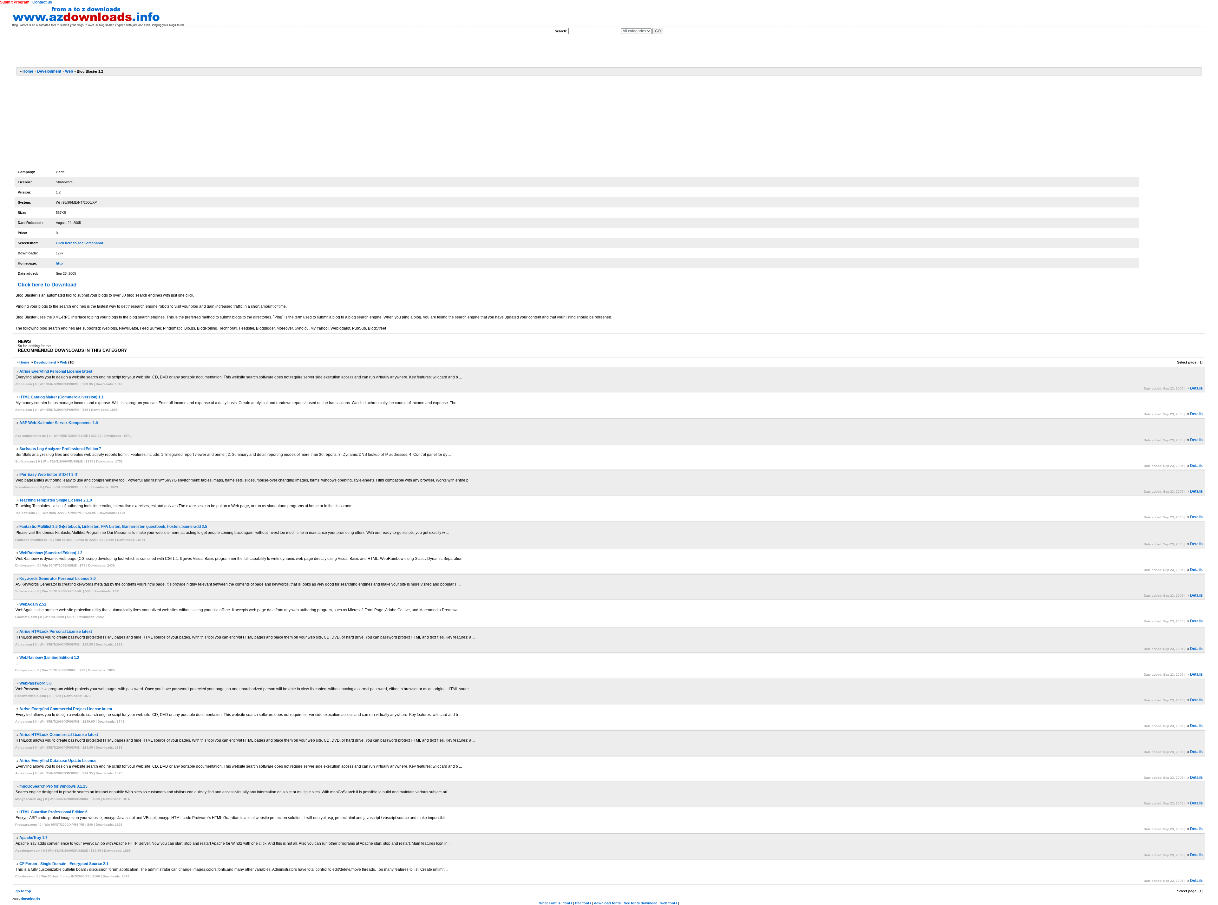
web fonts (668, 903)
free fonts (583, 903)
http (59, 263)
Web (69, 71)
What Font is (549, 903)
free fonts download (641, 903)
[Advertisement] (128, 49)
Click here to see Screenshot (79, 243)
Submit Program (14, 2)
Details (1196, 388)
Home (28, 71)
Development (49, 71)
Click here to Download (47, 285)
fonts (567, 903)
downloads (30, 899)
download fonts (607, 903)
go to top (23, 891)
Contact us (42, 2)
